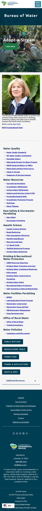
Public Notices (12, 342)
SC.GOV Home (21, 491)
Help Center (21, 498)
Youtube (27, 433)
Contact (21, 398)
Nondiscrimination (21, 414)
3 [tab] (24, 67)
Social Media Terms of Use (21, 410)
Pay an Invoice (21, 402)
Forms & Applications (16, 364)
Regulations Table (14, 349)
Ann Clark (16, 124)
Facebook (14, 433)
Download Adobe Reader (21, 504)
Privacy (21, 418)
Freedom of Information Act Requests (21, 406)
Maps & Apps (11, 372)
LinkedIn (20, 433)
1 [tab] (18, 67)
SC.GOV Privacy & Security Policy (21, 495)
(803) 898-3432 (21, 462)
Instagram (17, 433)
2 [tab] (21, 67)
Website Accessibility (21, 422)
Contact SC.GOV (21, 501)
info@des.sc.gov (20, 465)
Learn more (10, 46)
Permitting (10, 357)
